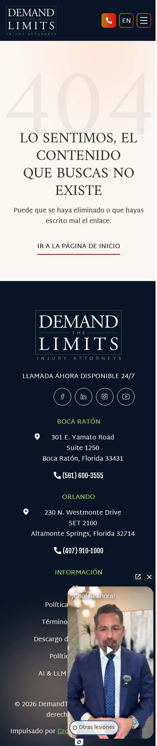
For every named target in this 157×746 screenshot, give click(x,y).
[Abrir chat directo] (138, 577)
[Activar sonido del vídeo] (110, 650)
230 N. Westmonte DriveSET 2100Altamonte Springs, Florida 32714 (83, 523)
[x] (105, 396)
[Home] (31, 20)
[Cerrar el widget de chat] (149, 577)
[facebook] (62, 396)
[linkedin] (83, 396)
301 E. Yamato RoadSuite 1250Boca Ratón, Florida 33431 (82, 448)
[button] (110, 664)
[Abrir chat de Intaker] (79, 742)
